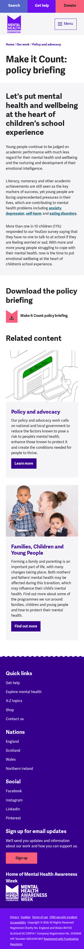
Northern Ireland (19, 768)
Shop (10, 710)
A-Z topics (14, 700)
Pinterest (13, 818)
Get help (42, 5)
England (12, 741)
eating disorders (63, 213)
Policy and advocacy (46, 44)
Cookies (25, 917)
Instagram (14, 800)
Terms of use (40, 917)
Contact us (15, 719)
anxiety (55, 208)
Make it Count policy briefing (44, 315)
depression (15, 213)
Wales (11, 759)
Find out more (26, 626)
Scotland (13, 750)
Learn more (24, 463)
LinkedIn (13, 809)
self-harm (34, 213)
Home (10, 44)
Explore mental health (23, 691)
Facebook (14, 791)
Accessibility (18, 922)
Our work (23, 44)
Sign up (21, 858)
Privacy (14, 917)
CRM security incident (63, 917)
